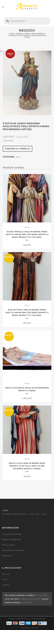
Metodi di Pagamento (11, 539)
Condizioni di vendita (11, 534)
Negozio (19, 33)
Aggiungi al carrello (17, 149)
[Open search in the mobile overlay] (27, 20)
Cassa (4, 579)
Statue (18, 157)
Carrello (5, 585)
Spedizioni (6, 556)
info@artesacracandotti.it (30, 599)
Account (6, 574)
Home (11, 33)
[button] (24, 51)
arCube (41, 628)
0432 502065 (41, 595)
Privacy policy (8, 545)
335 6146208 (26, 602)
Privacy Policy (15, 628)
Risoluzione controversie (13, 550)
